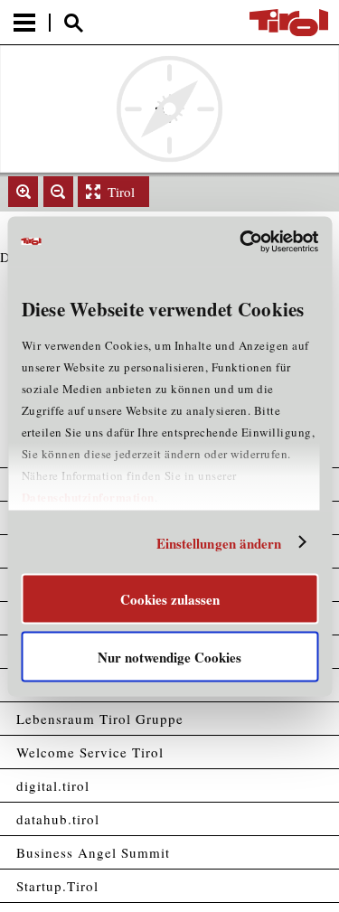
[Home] (289, 22)
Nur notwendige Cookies (169, 656)
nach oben (310, 900)
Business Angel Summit (93, 852)
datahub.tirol (57, 819)
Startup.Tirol (57, 886)
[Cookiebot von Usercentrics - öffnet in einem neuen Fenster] (241, 241)
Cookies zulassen (170, 599)
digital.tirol (52, 785)
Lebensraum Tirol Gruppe (100, 719)
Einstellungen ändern (219, 542)
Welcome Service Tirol (90, 752)
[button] (23, 191)
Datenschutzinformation (87, 496)
